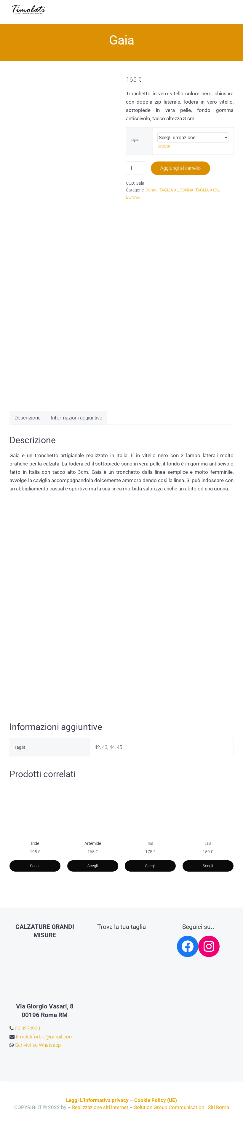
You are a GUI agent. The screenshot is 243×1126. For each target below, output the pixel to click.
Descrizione (28, 418)
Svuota (163, 146)
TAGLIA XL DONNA (176, 190)
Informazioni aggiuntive (76, 418)
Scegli (35, 866)
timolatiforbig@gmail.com (44, 1037)
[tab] (27, 417)
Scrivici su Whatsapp (37, 1045)
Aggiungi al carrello (180, 168)
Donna (152, 190)
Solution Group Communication (169, 1107)
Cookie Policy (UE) (155, 1100)
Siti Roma (218, 1107)
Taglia (134, 140)
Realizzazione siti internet (100, 1107)
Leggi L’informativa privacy (97, 1100)
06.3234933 (27, 1028)
